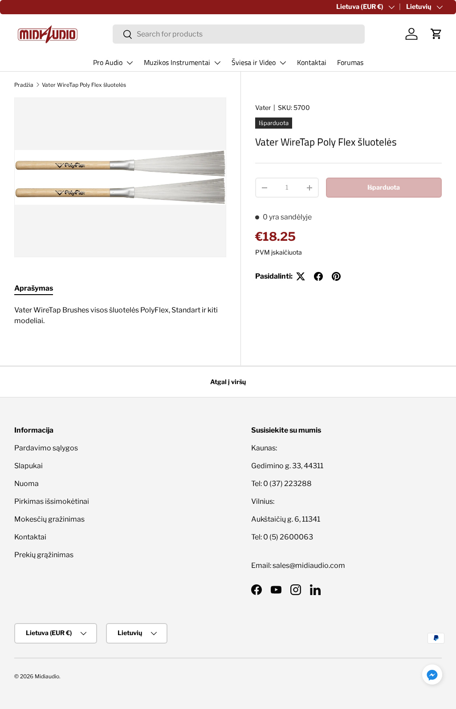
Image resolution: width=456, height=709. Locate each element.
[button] (436, 34)
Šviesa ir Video (254, 62)
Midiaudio (47, 676)
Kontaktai (311, 62)
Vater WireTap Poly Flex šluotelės (84, 84)
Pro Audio (107, 62)
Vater (263, 107)
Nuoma (26, 483)
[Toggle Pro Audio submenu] (129, 62)
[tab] (33, 288)
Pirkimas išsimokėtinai (51, 501)
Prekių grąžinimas (43, 555)
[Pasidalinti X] (300, 276)
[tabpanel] (120, 315)
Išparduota (383, 187)
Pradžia (23, 84)
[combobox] (238, 34)
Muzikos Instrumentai (177, 62)
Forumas (350, 62)
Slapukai (28, 466)
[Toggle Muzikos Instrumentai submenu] (217, 62)
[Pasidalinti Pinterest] (336, 276)
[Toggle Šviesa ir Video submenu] (282, 62)
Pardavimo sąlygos (46, 448)
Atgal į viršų (228, 381)
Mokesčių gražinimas (49, 519)
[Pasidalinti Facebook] (318, 276)
